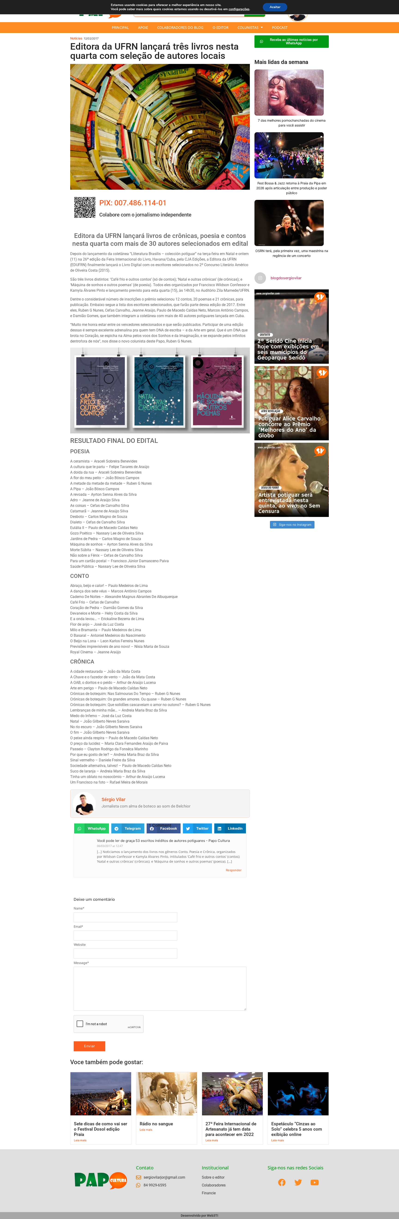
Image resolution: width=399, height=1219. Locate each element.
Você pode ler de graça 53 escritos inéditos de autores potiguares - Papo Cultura (163, 840)
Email (78, 926)
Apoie (143, 27)
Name (79, 908)
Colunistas (248, 27)
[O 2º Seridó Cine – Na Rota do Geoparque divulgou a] (291, 326)
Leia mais (80, 1140)
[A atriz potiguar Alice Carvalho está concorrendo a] (291, 403)
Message (81, 962)
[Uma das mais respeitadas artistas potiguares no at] (291, 480)
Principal (120, 27)
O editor (220, 27)
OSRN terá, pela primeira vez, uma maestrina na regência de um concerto (291, 253)
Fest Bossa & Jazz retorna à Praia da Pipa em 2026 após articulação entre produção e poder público (291, 188)
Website (80, 944)
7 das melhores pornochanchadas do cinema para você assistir (292, 122)
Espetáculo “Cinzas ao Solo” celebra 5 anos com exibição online (296, 1129)
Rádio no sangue (156, 1123)
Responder (234, 870)
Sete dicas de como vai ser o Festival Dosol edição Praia (100, 1129)
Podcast (279, 27)
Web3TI (212, 1215)
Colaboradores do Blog (180, 27)
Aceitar (275, 7)
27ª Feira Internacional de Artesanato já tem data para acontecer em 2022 (231, 1129)
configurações (239, 9)
